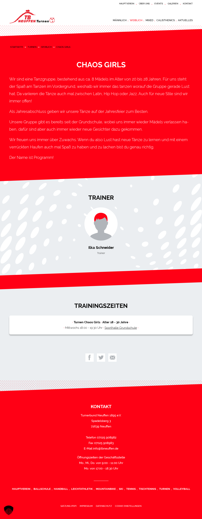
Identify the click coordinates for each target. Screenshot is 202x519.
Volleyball (181, 488)
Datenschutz (104, 506)
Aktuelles (185, 20)
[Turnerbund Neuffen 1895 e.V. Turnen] (38, 16)
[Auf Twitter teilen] (101, 357)
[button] (8, 510)
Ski (121, 488)
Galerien (173, 3)
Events (158, 3)
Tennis (131, 488)
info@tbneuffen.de (105, 448)
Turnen (32, 47)
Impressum (86, 506)
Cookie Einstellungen (128, 506)
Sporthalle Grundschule (121, 328)
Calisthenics (165, 20)
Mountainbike (106, 488)
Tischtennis (147, 488)
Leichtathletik (82, 488)
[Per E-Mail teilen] (112, 357)
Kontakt (188, 3)
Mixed (149, 20)
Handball (61, 488)
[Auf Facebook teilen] (89, 357)
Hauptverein (126, 3)
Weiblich (136, 20)
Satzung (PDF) (69, 506)
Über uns (144, 3)
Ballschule (42, 488)
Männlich (120, 20)
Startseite (16, 47)
